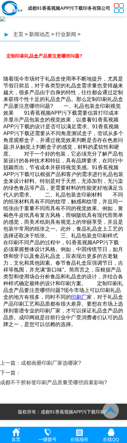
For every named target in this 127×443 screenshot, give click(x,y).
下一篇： (10, 372)
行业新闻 (65, 34)
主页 (18, 34)
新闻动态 (39, 34)
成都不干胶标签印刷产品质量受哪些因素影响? (53, 382)
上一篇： (10, 363)
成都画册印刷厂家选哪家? (51, 363)
